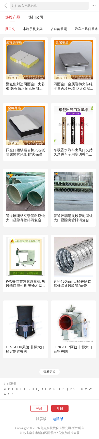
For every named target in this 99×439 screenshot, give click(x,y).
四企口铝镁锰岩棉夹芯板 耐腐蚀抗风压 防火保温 (25, 152)
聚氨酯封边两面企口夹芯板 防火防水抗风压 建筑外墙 (25, 88)
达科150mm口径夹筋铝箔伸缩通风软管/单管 (72, 283)
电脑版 (58, 418)
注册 (60, 408)
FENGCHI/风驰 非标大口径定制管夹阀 (25, 349)
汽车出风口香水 (86, 28)
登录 (39, 408)
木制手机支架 (33, 28)
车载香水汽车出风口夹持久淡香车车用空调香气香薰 (73, 154)
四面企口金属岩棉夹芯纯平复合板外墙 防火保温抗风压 (73, 88)
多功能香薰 (59, 28)
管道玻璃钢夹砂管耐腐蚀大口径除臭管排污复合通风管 (25, 220)
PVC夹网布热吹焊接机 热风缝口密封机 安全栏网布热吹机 (25, 285)
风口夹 (10, 28)
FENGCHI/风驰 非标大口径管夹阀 (73, 349)
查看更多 (49, 371)
